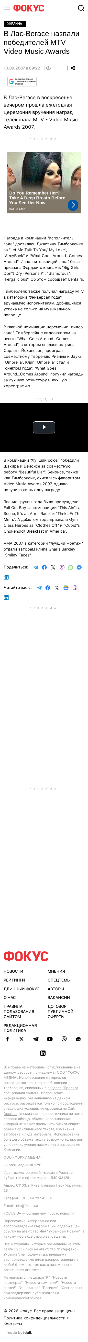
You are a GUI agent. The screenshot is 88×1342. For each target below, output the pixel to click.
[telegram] (36, 1039)
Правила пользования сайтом (19, 1011)
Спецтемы (59, 980)
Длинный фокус (22, 988)
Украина (14, 24)
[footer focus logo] (26, 956)
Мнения (56, 971)
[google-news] (78, 1039)
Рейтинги (14, 980)
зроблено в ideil (19, 1333)
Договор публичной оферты (60, 1011)
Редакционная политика (20, 1028)
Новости (13, 971)
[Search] (81, 8)
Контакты (13, 1323)
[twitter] (21, 1039)
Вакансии (59, 997)
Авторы (56, 988)
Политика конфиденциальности (35, 1317)
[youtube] (50, 1039)
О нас (10, 997)
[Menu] (7, 8)
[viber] (64, 1039)
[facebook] (7, 1039)
